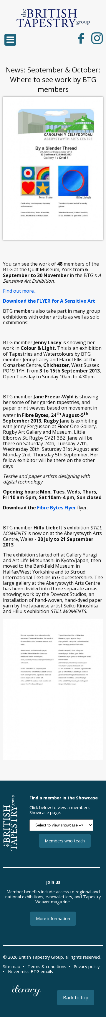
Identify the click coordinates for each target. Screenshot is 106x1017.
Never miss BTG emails (30, 971)
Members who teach (65, 841)
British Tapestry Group (41, 957)
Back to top (75, 997)
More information (53, 918)
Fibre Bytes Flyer (56, 507)
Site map (11, 966)
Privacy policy (87, 966)
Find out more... (20, 291)
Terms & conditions (47, 966)
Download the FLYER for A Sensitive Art (49, 301)
